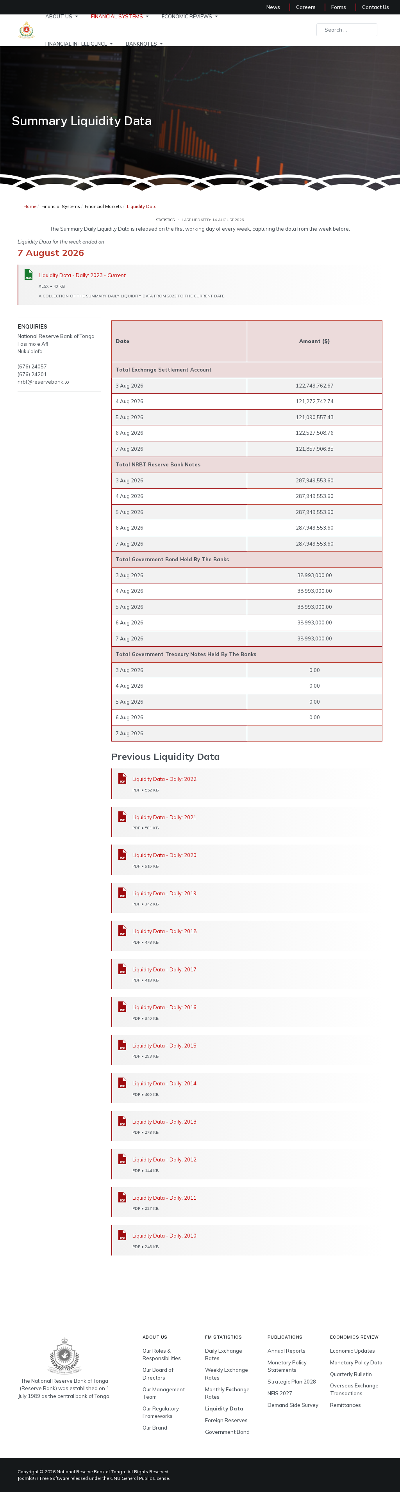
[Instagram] (373, 1472)
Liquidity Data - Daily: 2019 (164, 893)
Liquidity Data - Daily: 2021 (164, 817)
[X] (354, 1472)
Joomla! (26, 1478)
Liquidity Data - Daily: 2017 (164, 969)
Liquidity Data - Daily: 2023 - (82, 275)
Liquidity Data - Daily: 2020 (164, 855)
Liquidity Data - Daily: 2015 (164, 1045)
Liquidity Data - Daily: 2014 (164, 1083)
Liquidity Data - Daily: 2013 (164, 1122)
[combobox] (346, 29)
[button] (63, 16)
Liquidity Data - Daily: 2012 (164, 1159)
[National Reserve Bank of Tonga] (26, 29)
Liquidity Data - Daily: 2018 (164, 931)
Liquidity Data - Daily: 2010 (164, 1235)
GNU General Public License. (140, 1478)
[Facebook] (335, 1472)
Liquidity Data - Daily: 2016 (164, 1007)
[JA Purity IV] (65, 1356)
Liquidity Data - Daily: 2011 (164, 1198)
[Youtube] (363, 1472)
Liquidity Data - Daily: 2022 (164, 779)
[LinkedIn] (344, 1472)
